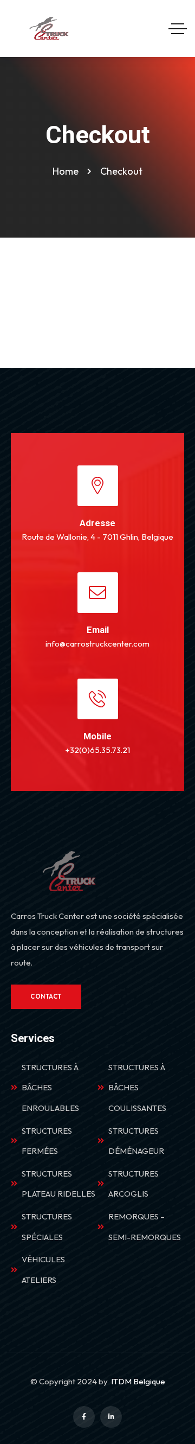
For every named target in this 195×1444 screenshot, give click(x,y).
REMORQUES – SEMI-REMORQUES (144, 1226)
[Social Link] (84, 1417)
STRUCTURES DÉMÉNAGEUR (136, 1141)
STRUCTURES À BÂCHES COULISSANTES (137, 1087)
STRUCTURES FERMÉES (47, 1141)
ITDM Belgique (138, 1381)
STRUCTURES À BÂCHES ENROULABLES (50, 1087)
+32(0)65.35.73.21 (97, 750)
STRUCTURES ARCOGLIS (133, 1183)
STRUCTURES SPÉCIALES (47, 1226)
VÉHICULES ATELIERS (43, 1269)
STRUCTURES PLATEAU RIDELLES (58, 1183)
